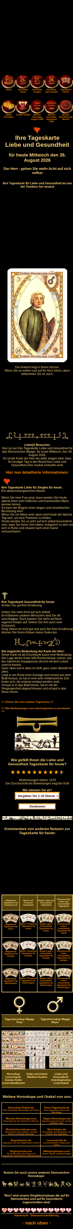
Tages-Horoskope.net (57, 1120)
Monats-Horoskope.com (21, 1119)
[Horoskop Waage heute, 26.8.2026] (23, 82)
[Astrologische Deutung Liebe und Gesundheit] (61, 1066)
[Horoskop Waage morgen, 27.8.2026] (37, 82)
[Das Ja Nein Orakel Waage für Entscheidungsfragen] (23, 112)
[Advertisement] (36, 38)
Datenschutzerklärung (45, 1215)
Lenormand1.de (56, 1142)
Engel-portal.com (21, 1153)
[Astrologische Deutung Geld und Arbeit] (37, 1067)
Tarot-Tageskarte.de (56, 1109)
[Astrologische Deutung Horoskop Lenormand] (13, 1068)
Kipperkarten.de (21, 1141)
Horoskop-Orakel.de (21, 1108)
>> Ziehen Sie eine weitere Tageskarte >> (27, 701)
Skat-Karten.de (56, 1131)
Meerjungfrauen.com (56, 1152)
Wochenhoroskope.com (21, 1131)
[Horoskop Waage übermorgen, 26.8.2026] (51, 82)
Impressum (21, 1215)
